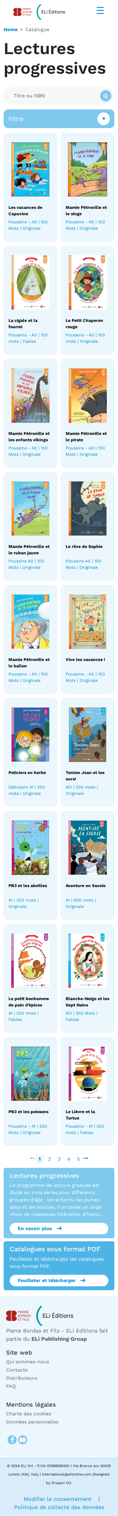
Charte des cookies (28, 1414)
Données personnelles (32, 1422)
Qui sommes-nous (27, 1362)
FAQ (11, 1386)
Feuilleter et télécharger (47, 1280)
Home (11, 29)
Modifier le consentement (58, 1499)
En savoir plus (35, 1228)
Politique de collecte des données (59, 1507)
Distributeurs (21, 1378)
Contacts (17, 1370)
